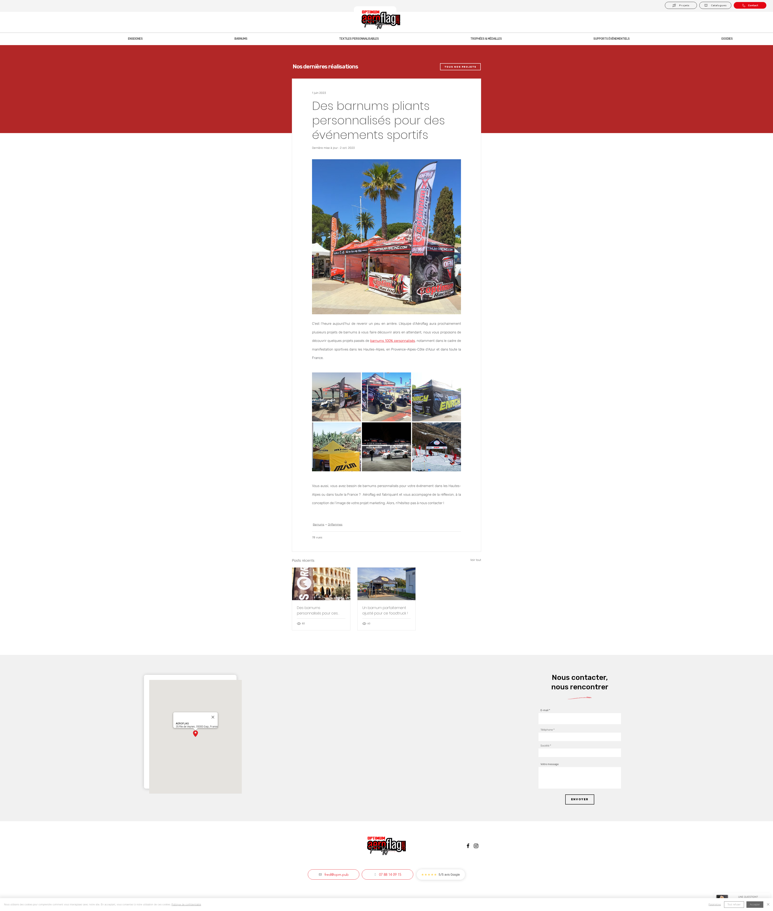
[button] (715, 5)
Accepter (755, 904)
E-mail (544, 710)
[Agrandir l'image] (336, 396)
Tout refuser (734, 904)
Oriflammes (335, 524)
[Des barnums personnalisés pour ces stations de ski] (321, 584)
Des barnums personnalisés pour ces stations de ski (317, 610)
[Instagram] (476, 846)
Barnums (318, 524)
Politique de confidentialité (186, 904)
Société (544, 745)
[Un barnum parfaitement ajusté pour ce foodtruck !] (387, 584)
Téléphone (546, 729)
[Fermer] (768, 904)
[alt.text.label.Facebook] (468, 846)
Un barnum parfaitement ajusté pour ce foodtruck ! (385, 610)
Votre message (549, 764)
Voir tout (475, 560)
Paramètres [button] (715, 904)
